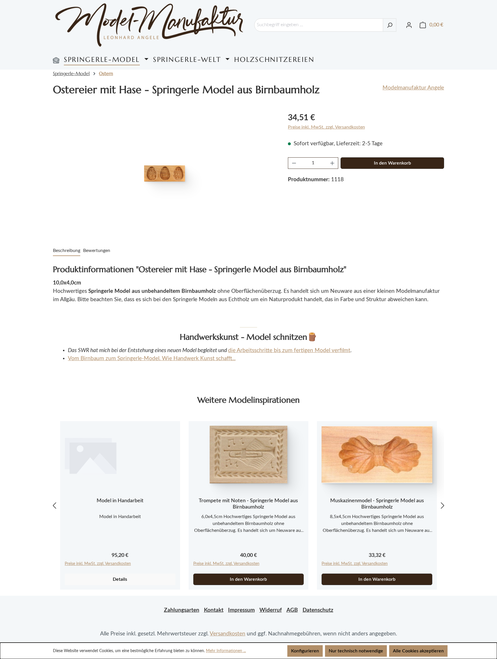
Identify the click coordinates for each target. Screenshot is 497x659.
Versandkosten (227, 634)
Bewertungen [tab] (96, 250)
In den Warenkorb (392, 163)
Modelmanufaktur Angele (413, 88)
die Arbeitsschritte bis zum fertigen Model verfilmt (289, 350)
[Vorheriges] (54, 505)
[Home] (56, 59)
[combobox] (318, 25)
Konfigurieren (305, 651)
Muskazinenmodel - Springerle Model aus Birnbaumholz (377, 504)
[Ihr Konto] (409, 25)
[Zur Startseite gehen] (149, 24)
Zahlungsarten (181, 610)
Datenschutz (318, 610)
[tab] (66, 251)
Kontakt (213, 610)
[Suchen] (389, 25)
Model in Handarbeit (120, 500)
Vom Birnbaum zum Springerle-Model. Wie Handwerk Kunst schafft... (152, 358)
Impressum (241, 610)
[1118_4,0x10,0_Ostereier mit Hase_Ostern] (164, 173)
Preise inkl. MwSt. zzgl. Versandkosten (326, 127)
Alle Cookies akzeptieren (418, 651)
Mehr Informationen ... (226, 651)
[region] (164, 173)
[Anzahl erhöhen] (332, 163)
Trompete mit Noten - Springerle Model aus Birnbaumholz (248, 504)
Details (120, 579)
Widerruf (270, 610)
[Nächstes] (442, 505)
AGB (292, 610)
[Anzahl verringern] (294, 163)
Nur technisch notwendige (356, 651)
